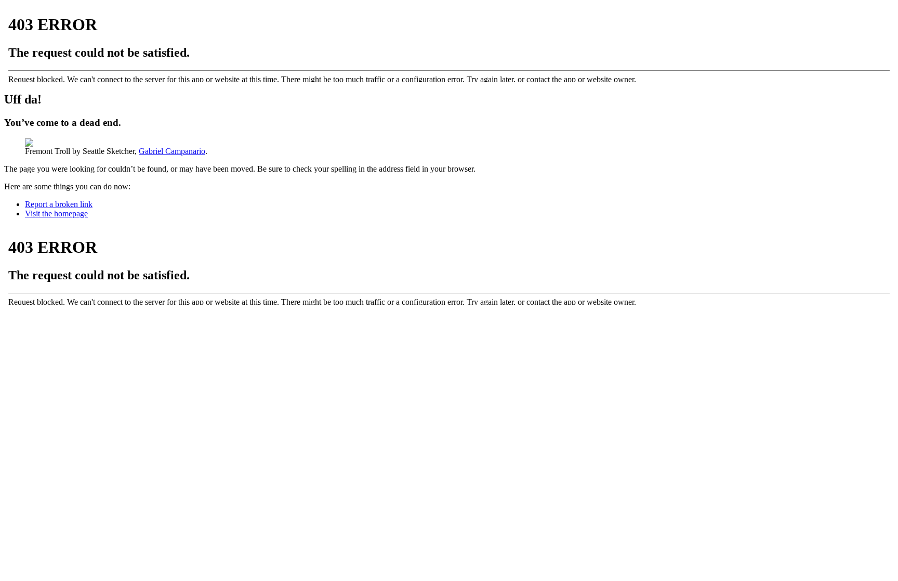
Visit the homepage (56, 213)
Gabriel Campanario (172, 151)
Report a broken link (59, 204)
